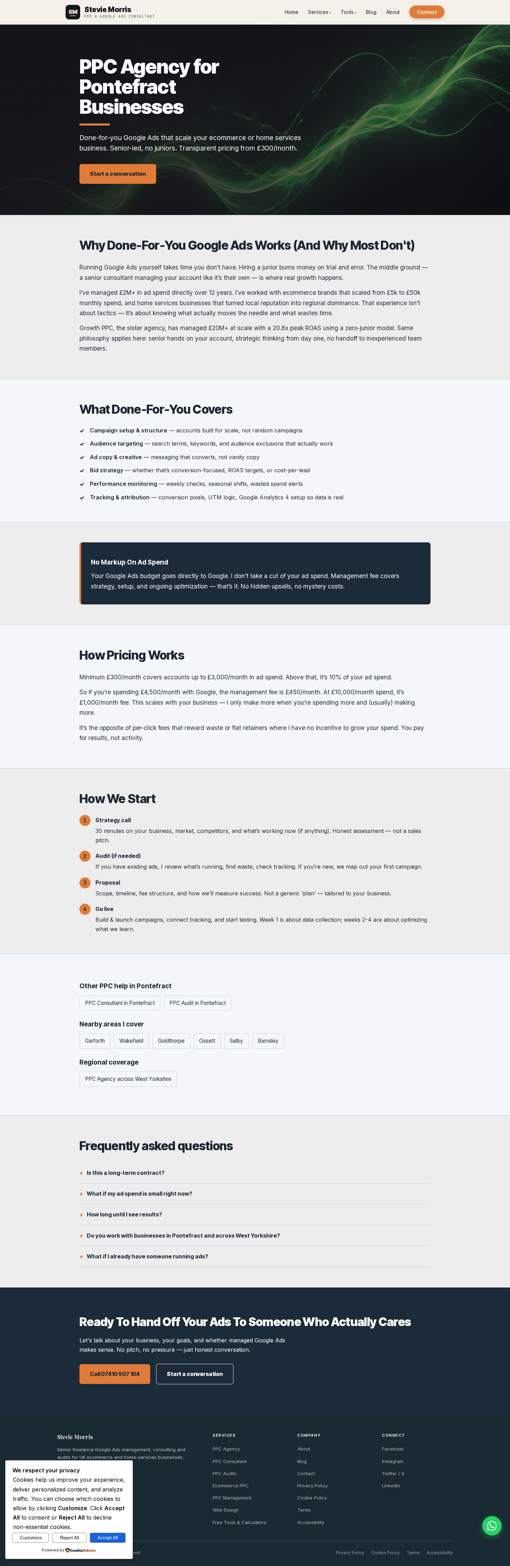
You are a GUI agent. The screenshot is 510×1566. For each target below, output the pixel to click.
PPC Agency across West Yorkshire (128, 1079)
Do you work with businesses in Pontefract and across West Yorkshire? (183, 1235)
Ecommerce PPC (231, 1485)
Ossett (207, 1041)
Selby (236, 1041)
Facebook (392, 1449)
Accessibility (310, 1522)
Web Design (226, 1510)
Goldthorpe (171, 1041)
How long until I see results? (124, 1214)
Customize (31, 1537)
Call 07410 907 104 (115, 1373)
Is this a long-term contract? (125, 1172)
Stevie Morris (75, 1436)
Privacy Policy (312, 1485)
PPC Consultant (230, 1461)
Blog (371, 12)
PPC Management (232, 1497)
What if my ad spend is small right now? (139, 1193)
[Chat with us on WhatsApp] (492, 1525)
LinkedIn (391, 1485)
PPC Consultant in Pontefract (120, 1003)
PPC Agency (226, 1449)
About (393, 12)
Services (318, 12)
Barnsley (268, 1041)
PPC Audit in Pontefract (197, 1003)
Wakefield (131, 1041)
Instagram (392, 1461)
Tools (347, 12)
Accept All (107, 1537)
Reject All (69, 1537)
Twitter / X (393, 1473)
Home (291, 12)
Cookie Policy (312, 1497)
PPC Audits (225, 1473)
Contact (427, 12)
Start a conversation (118, 173)
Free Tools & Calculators (239, 1522)
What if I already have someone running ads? (147, 1256)
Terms (304, 1510)
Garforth (95, 1041)
